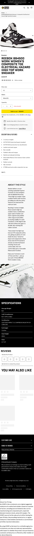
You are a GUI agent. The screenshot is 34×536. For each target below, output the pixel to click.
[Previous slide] (5, 2)
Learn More (22, 128)
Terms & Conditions (21, 486)
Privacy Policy (9, 486)
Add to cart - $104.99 (22, 112)
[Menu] (31, 7)
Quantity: (4, 102)
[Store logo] (5, 7)
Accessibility (6, 489)
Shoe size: (4, 87)
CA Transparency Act (17, 489)
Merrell (11, 1)
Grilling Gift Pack (18, 2)
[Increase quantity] (10, 106)
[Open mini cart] (28, 7)
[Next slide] (29, 2)
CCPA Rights (28, 489)
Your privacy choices (7, 449)
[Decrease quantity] (3, 106)
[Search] (24, 8)
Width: (3, 94)
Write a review (18, 80)
